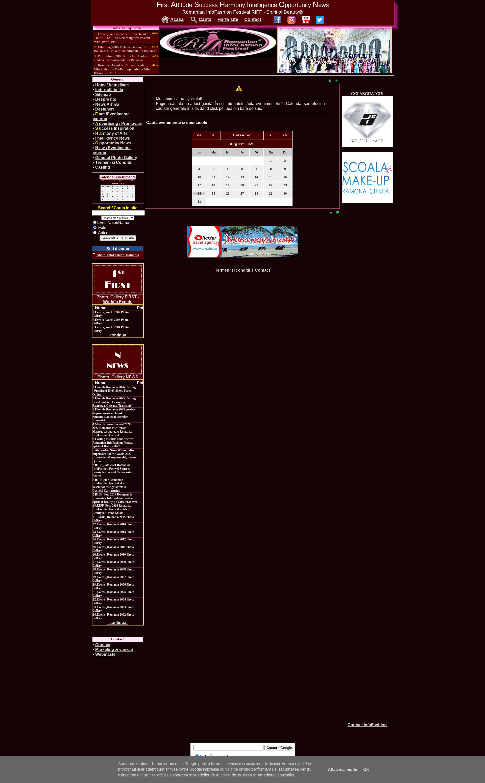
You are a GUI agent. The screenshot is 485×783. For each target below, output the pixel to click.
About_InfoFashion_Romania (117, 255)
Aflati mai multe (342, 769)
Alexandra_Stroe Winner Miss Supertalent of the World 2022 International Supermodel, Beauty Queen (114, 456)
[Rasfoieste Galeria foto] (218, 56)
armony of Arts (111, 133)
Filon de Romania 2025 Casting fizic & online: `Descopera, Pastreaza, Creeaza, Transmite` (114, 402)
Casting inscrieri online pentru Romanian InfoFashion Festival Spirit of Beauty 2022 (113, 442)
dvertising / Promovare (118, 123)
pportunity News (113, 143)
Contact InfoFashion (367, 725)
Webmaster (106, 654)
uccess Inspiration (114, 128)
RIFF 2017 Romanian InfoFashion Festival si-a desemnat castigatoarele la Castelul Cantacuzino (109, 485)
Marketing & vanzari (114, 649)
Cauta (205, 19)
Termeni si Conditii (113, 162)
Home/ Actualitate (112, 85)
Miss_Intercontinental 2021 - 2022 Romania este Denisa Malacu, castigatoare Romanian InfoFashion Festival (112, 430)
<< (199, 135)
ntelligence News (112, 138)
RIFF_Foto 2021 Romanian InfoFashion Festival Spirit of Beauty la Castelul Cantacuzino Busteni (112, 470)
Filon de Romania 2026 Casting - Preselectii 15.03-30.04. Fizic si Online (114, 390)
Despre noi (105, 99)
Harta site (227, 19)
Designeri (104, 109)
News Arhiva (107, 104)
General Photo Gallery (116, 157)
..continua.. (117, 335)
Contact (252, 19)
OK (366, 769)
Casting (102, 167)
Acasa (177, 19)
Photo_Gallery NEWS (118, 377)
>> (285, 135)
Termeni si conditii (232, 270)
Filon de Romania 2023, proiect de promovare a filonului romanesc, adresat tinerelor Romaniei (113, 415)
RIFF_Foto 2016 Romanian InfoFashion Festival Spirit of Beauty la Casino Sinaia (112, 509)
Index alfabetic (109, 90)
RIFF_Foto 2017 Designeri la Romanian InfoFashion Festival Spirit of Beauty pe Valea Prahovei (114, 498)
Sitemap (103, 94)
